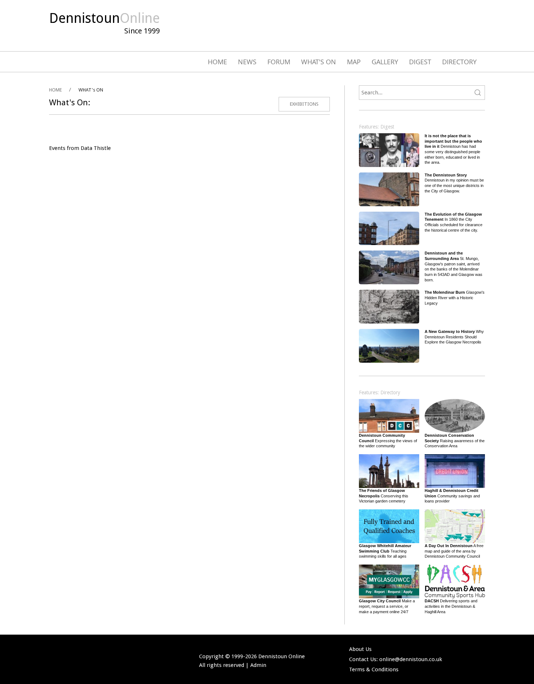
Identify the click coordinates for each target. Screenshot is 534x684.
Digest (420, 61)
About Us (360, 649)
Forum (278, 61)
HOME (55, 90)
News (247, 61)
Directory (459, 61)
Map (354, 61)
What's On (318, 61)
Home (217, 61)
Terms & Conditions (374, 669)
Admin (258, 665)
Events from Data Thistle (80, 148)
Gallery (385, 61)
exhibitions (304, 104)
